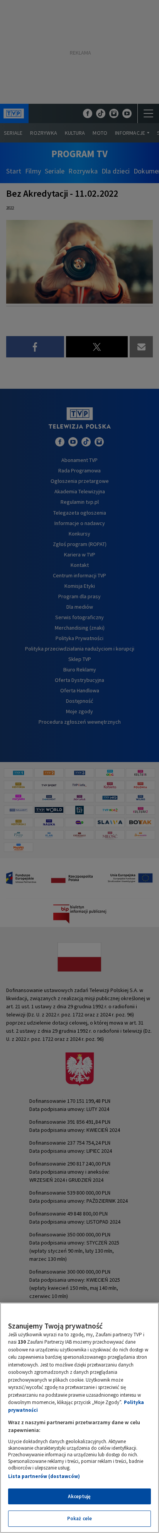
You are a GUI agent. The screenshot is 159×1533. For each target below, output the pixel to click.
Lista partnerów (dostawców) (44, 1476)
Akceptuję (79, 1496)
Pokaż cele (79, 1518)
